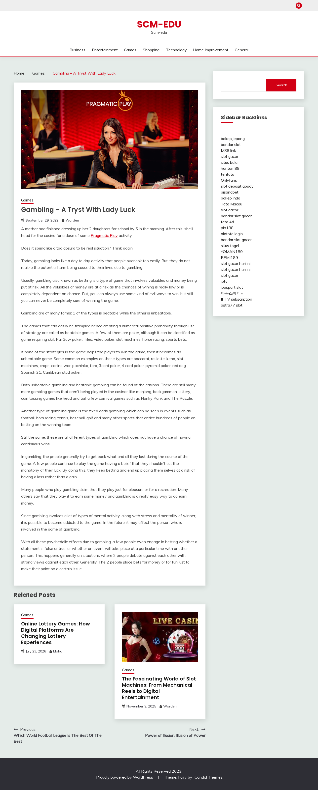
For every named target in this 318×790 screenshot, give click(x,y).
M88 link (228, 150)
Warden (72, 220)
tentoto (227, 174)
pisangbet (229, 192)
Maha (57, 651)
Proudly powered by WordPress (125, 777)
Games (130, 49)
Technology (176, 49)
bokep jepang (233, 138)
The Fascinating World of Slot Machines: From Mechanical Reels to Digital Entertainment (159, 688)
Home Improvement (210, 49)
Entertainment (105, 49)
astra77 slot (231, 305)
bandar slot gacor (236, 215)
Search (281, 85)
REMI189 (229, 257)
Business (77, 49)
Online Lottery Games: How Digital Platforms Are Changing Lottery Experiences (55, 633)
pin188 (227, 227)
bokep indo (230, 198)
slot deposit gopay (237, 186)
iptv (224, 281)
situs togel (230, 245)
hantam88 (230, 168)
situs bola (229, 162)
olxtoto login (232, 233)
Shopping (151, 49)
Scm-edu (159, 24)
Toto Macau (231, 203)
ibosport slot (232, 287)
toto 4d (227, 221)
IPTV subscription (236, 299)
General (241, 49)
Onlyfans (229, 180)
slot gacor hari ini (235, 263)
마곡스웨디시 (233, 293)
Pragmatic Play (104, 235)
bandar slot (231, 144)
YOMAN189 (232, 251)
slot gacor (229, 156)
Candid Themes (209, 777)
